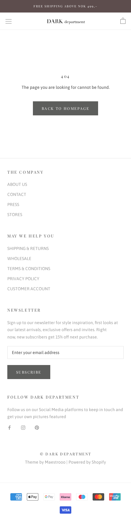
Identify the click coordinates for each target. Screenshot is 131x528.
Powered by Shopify (87, 462)
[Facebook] (9, 427)
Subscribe (28, 372)
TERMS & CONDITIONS (28, 268)
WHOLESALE (19, 258)
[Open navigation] (8, 21)
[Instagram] (23, 427)
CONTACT (16, 194)
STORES (14, 214)
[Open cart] (123, 21)
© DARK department (65, 453)
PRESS (13, 204)
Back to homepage (65, 108)
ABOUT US (17, 184)
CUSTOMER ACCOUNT (28, 288)
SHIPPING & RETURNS (28, 248)
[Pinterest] (37, 427)
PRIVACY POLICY (23, 278)
